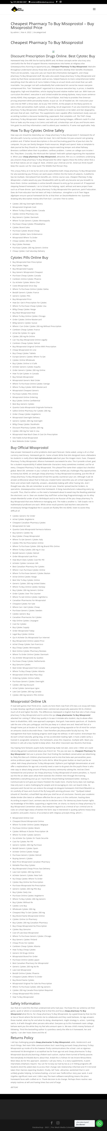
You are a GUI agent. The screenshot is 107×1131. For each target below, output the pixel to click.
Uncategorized (39, 32)
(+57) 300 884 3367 (20, 2)
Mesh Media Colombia (65, 1127)
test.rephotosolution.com (46, 458)
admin (16, 32)
